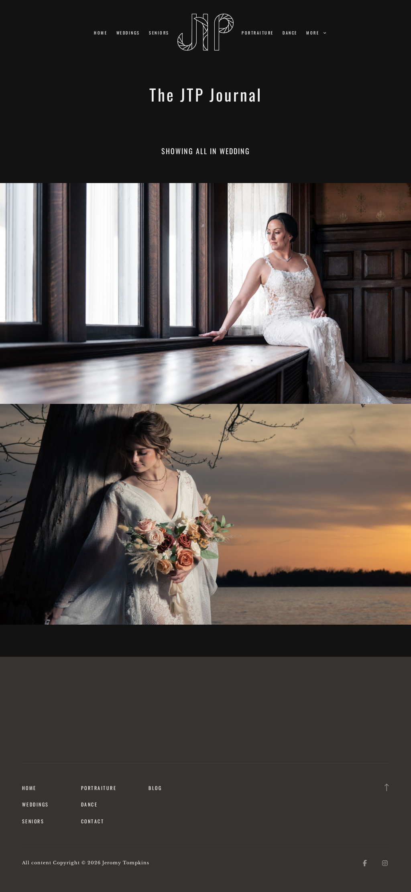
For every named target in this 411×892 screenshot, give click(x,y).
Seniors (159, 33)
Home (100, 33)
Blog (155, 787)
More (313, 33)
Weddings (128, 33)
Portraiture (257, 33)
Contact (92, 821)
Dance (290, 33)
